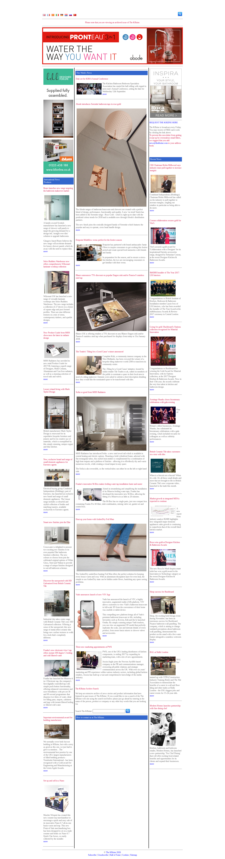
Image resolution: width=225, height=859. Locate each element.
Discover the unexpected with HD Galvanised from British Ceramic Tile (57, 583)
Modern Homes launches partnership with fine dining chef (165, 707)
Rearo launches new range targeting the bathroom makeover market (58, 189)
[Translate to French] (48, 16)
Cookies (125, 855)
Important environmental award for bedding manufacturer (57, 718)
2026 (119, 852)
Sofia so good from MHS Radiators (91, 392)
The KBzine (111, 852)
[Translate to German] (62, 16)
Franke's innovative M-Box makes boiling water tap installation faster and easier (109, 484)
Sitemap (133, 855)
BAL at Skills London (159, 652)
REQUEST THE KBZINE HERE (163, 122)
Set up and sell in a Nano (53, 780)
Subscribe (92, 855)
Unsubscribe (103, 855)
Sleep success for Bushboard (162, 592)
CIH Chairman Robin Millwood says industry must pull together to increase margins (165, 168)
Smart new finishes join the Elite (56, 522)
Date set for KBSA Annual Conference (92, 79)
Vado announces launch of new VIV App (93, 594)
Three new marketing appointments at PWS (94, 647)
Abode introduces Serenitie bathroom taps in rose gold (98, 104)
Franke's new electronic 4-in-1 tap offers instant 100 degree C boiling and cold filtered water (57, 653)
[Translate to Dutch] (66, 16)
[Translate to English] (44, 16)
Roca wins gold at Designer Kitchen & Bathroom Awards (165, 543)
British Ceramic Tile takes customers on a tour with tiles (165, 453)
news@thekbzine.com (158, 143)
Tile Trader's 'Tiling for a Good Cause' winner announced (99, 351)
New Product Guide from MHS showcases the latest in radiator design (56, 335)
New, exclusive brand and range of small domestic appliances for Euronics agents (57, 462)
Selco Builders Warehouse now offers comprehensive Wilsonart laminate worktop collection (56, 264)
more (45, 251)
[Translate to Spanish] (53, 16)
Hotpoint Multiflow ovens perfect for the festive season (99, 240)
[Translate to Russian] (70, 16)
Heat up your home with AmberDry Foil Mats (95, 519)
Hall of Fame (115, 855)
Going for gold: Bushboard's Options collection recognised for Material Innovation (165, 329)
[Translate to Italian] (57, 16)
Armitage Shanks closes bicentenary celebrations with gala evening (165, 400)
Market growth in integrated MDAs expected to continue (164, 499)
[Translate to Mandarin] (75, 16)
